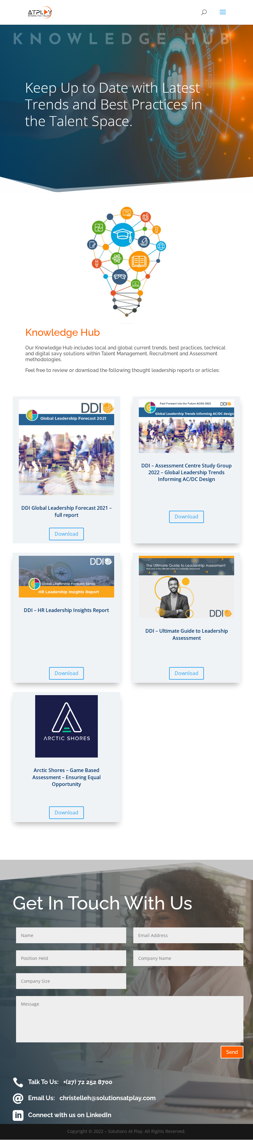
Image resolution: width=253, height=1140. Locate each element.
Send (232, 1052)
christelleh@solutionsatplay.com (108, 1098)
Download (66, 533)
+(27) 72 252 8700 (87, 1082)
